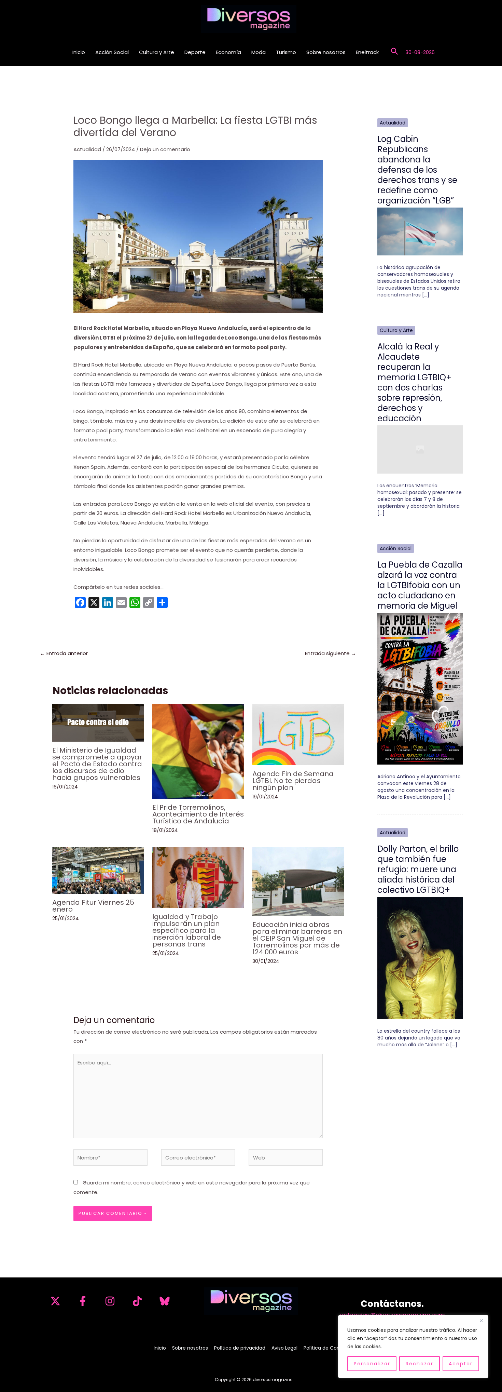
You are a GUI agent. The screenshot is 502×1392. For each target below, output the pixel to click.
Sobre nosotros (326, 52)
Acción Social (112, 52)
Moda (258, 52)
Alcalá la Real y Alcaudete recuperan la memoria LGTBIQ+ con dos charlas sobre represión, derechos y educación (414, 382)
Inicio (78, 52)
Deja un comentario (165, 149)
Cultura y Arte (156, 52)
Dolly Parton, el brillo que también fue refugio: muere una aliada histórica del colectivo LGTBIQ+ (418, 869)
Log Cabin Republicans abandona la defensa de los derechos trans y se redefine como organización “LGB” (417, 169)
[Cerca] (481, 1320)
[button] (395, 52)
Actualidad (87, 149)
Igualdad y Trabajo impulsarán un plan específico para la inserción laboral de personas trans (186, 930)
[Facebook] (83, 1301)
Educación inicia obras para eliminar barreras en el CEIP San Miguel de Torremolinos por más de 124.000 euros (297, 938)
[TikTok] (137, 1301)
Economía (228, 52)
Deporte (195, 52)
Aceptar (461, 1363)
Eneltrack (367, 52)
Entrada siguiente (330, 653)
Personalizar (372, 1363)
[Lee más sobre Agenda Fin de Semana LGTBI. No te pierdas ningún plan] (298, 734)
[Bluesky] (164, 1301)
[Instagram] (110, 1301)
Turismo (286, 52)
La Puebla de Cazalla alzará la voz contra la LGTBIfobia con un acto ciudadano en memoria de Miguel (419, 585)
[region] (413, 1346)
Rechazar (419, 1363)
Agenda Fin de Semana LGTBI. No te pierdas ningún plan (293, 780)
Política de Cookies (326, 1347)
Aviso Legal (284, 1347)
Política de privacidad (239, 1347)
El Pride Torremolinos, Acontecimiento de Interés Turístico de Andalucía (198, 814)
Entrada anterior (64, 653)
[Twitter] (55, 1301)
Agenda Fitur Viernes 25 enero (93, 906)
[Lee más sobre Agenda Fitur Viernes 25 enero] (98, 870)
